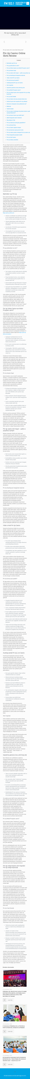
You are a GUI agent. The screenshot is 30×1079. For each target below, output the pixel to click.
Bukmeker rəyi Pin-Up (12, 63)
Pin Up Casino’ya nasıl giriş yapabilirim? (16, 122)
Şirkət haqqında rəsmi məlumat (14, 117)
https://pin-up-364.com (8, 213)
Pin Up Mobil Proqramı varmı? (14, 90)
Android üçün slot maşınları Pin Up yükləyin (17, 101)
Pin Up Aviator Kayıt (11, 70)
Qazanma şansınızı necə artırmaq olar (16, 87)
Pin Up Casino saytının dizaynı (14, 127)
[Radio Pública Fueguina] (15, 3)
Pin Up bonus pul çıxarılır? (13, 80)
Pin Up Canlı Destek (11, 96)
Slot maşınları (10, 85)
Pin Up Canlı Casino (11, 137)
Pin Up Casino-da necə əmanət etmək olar (17, 99)
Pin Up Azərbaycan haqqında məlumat (16, 75)
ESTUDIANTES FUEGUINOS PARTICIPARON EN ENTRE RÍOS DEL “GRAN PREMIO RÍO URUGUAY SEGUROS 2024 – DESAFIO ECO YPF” (14, 1059)
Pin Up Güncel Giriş (11, 125)
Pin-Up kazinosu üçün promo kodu (15, 130)
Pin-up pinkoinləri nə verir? (13, 65)
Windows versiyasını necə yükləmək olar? (17, 104)
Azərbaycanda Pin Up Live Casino (15, 82)
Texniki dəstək (10, 108)
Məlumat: (9, 106)
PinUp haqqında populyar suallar (14, 134)
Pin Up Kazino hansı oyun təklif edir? (15, 115)
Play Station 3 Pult (11, 120)
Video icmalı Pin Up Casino (13, 77)
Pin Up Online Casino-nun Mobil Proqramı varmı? (18, 68)
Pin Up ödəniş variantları (12, 139)
